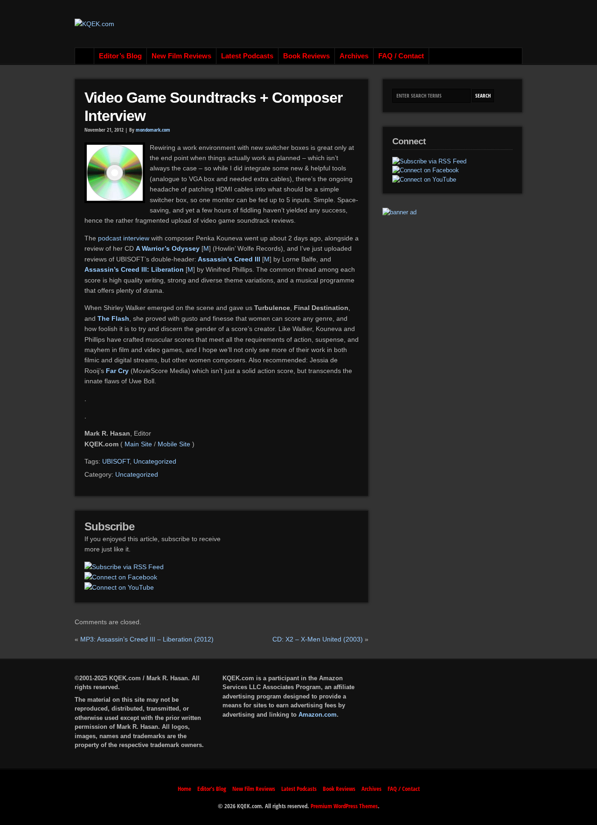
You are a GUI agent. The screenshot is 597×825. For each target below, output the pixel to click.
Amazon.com (317, 714)
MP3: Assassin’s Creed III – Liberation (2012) (147, 639)
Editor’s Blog (120, 56)
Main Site (138, 444)
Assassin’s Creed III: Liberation (134, 269)
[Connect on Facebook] (120, 577)
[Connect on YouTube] (119, 587)
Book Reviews (306, 56)
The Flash (113, 318)
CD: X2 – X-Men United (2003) (317, 639)
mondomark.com (153, 130)
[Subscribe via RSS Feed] (124, 567)
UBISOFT (116, 461)
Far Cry (117, 370)
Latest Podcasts (247, 56)
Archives (354, 56)
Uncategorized (154, 461)
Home (84, 56)
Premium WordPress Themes (344, 806)
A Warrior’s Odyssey (168, 248)
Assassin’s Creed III (228, 259)
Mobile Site (174, 444)
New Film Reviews (181, 56)
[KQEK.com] (94, 24)
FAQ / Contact (401, 56)
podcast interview (123, 238)
